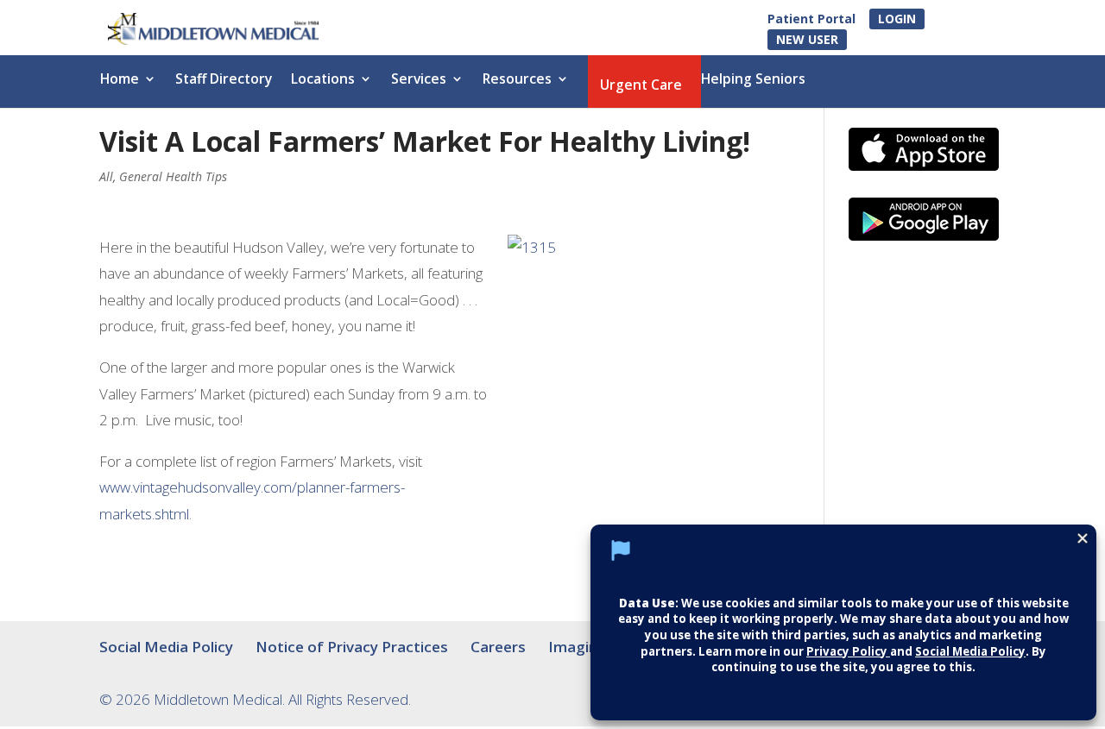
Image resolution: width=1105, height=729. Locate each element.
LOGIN (897, 18)
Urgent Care (641, 86)
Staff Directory (223, 80)
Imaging (577, 647)
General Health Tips (173, 176)
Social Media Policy (166, 647)
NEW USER (807, 39)
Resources (517, 80)
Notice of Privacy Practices (352, 647)
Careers (498, 647)
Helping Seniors (753, 80)
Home (119, 80)
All (106, 176)
